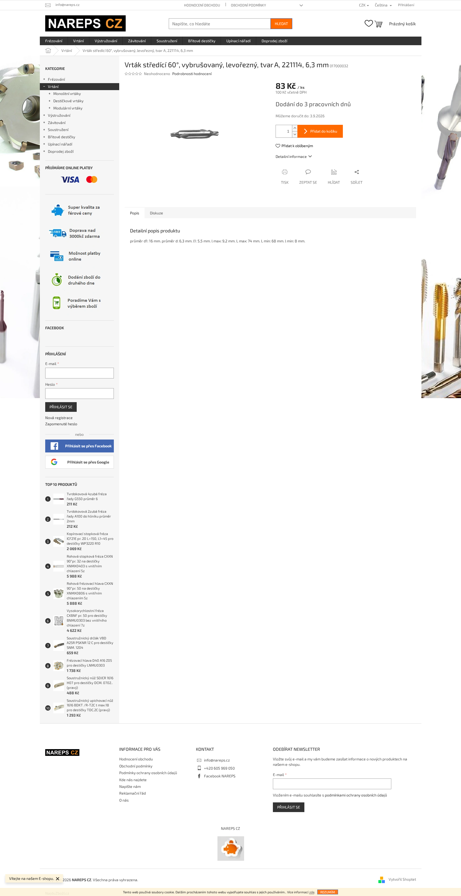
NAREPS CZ (230, 828)
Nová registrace (59, 417)
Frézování (56, 79)
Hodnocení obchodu (202, 5)
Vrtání (53, 86)
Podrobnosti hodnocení (192, 73)
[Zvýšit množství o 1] (294, 128)
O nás (124, 800)
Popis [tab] (134, 213)
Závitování (56, 122)
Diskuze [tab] (156, 213)
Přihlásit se (61, 407)
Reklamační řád (132, 793)
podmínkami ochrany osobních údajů (356, 795)
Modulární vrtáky (67, 108)
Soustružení (58, 129)
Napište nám (130, 786)
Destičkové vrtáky (68, 100)
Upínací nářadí (60, 144)
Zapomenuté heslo (61, 424)
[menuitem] (54, 41)
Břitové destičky (61, 136)
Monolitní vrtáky (67, 93)
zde (311, 892)
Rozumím (327, 892)
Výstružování (59, 115)
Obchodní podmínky (248, 5)
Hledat (281, 23)
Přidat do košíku (323, 131)
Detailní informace (291, 156)
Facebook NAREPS (219, 776)
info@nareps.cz (217, 760)
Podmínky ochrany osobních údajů (148, 772)
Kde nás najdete (133, 779)
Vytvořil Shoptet (402, 879)
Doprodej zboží (60, 151)
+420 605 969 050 (219, 768)
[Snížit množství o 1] (294, 134)
